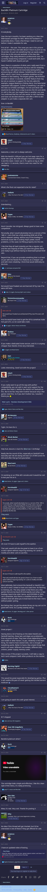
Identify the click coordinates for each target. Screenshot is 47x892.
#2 (45, 148)
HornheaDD (12, 487)
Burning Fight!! (14, 666)
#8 (45, 340)
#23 (45, 805)
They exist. (5, 514)
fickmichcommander (16, 298)
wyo (9, 356)
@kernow (27, 449)
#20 (45, 713)
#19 (45, 696)
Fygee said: (6, 500)
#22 (45, 752)
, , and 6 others (18, 292)
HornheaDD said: (8, 537)
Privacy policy (17, 890)
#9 (45, 364)
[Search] (44, 3)
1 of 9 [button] (17, 867)
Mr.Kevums (12, 415)
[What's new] (40, 3)
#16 (45, 566)
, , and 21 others (20, 134)
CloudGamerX (13, 688)
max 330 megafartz (15, 727)
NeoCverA (12, 463)
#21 (45, 735)
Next (24, 867)
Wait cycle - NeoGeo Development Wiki (16, 402)
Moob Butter (13, 437)
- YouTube (6, 851)
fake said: (6, 311)
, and (16, 325)
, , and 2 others (16, 481)
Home (30, 890)
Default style (7, 887)
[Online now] (6, 441)
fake (9, 274)
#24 (45, 823)
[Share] (42, 28)
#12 (45, 445)
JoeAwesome (13, 175)
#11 (45, 423)
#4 (45, 201)
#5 (45, 223)
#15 (45, 533)
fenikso (11, 332)
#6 (45, 282)
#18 (45, 674)
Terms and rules (7, 890)
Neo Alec (11, 796)
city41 (10, 140)
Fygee (10, 214)
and (12, 268)
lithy (9, 814)
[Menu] (3, 3)
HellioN (11, 192)
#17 (45, 626)
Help (25, 890)
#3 (45, 184)
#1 (45, 28)
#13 (45, 471)
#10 (45, 381)
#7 (45, 306)
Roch (10, 617)
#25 (45, 844)
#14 (45, 496)
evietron (5, 13)
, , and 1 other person (19, 611)
